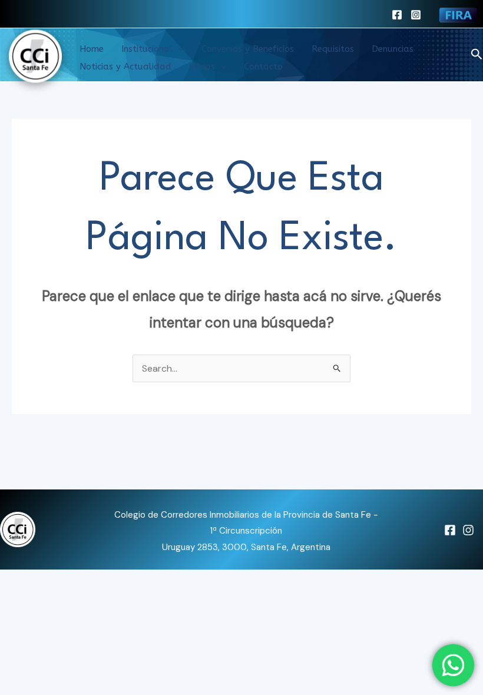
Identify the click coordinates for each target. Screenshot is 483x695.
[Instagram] (416, 15)
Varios (202, 66)
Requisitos (333, 49)
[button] (178, 49)
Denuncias (392, 49)
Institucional (147, 49)
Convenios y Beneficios (247, 49)
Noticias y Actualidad (125, 66)
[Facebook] (397, 15)
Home (92, 49)
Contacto (263, 66)
